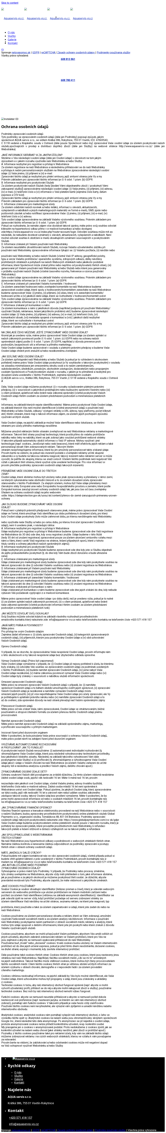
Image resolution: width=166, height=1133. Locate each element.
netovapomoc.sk (21, 52)
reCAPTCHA (48, 52)
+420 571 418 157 (20, 1117)
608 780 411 (68, 80)
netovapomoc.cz (21, 1130)
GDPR (35, 52)
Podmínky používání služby (110, 1130)
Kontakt (39, 63)
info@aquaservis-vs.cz (24, 1124)
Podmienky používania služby (113, 52)
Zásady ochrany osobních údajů (75, 1130)
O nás (6, 63)
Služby (16, 63)
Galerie (27, 63)
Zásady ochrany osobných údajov (76, 52)
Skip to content (9, 2)
